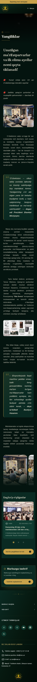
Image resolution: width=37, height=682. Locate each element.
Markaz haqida (8, 604)
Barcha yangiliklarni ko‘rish (15, 551)
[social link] (4, 634)
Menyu (32, 8)
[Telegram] (17, 627)
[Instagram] (10, 627)
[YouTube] (23, 627)
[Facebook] (4, 627)
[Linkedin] (30, 627)
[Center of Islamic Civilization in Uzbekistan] (18, 676)
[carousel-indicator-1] (18, 542)
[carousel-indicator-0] (13, 542)
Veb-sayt (5, 609)
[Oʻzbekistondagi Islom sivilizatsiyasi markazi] (5, 8)
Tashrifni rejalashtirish (14, 582)
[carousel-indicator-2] (23, 542)
